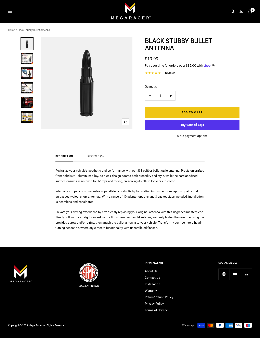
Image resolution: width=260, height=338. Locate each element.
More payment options (192, 136)
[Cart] (250, 11)
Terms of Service (156, 310)
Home (11, 29)
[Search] (232, 11)
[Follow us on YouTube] (235, 274)
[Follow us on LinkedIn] (246, 274)
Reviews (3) (96, 156)
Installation (152, 284)
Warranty (151, 290)
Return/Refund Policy (159, 297)
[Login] (241, 11)
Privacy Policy (154, 304)
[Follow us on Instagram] (224, 274)
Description (64, 156)
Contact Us (152, 278)
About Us (151, 271)
